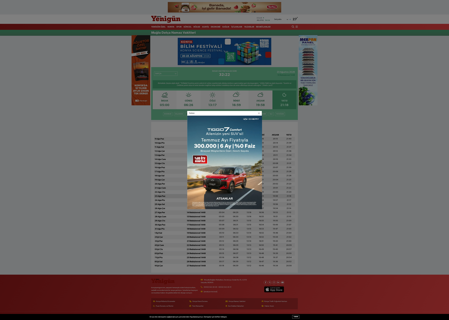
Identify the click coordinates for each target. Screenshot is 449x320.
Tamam (295, 316)
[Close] (259, 113)
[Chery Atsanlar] (224, 162)
